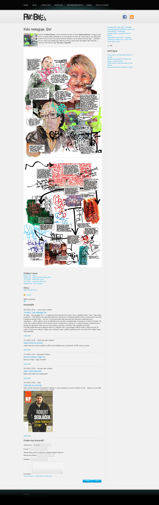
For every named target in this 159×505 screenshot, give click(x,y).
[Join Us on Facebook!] (124, 16)
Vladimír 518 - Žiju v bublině (33, 283)
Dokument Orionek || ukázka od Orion (120, 67)
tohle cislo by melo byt (33, 385)
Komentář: (28, 474)
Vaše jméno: (28, 445)
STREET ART (46, 5)
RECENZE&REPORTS (75, 5)
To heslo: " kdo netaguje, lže (35, 312)
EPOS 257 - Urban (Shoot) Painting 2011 (37, 277)
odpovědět (27, 336)
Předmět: (27, 459)
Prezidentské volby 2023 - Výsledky (119, 27)
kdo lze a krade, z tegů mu (34, 357)
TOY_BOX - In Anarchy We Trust (35, 281)
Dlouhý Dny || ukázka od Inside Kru (119, 59)
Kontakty (27, 494)
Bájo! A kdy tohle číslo (32, 371)
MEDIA (89, 5)
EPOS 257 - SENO (30, 275)
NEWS (34, 5)
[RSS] (131, 16)
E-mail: (26, 449)
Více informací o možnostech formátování (38, 476)
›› (107, 47)
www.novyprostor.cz (32, 390)
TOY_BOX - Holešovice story (34, 279)
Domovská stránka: (30, 455)
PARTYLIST (59, 5)
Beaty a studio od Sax (114, 61)
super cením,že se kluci (33, 343)
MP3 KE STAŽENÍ (102, 5)
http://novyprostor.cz (30, 290)
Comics (29, 295)
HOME (26, 5)
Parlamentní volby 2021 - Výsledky (119, 37)
